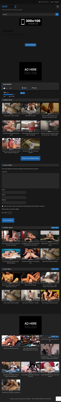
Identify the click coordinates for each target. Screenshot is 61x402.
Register (57, 2)
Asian (23, 93)
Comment (4, 171)
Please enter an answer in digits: (10, 209)
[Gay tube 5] (30, 7)
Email (4, 194)
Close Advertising (30, 44)
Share (35, 88)
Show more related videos (30, 158)
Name (4, 189)
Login (51, 2)
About (25, 88)
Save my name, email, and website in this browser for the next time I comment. (24, 206)
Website (4, 200)
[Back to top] (56, 397)
